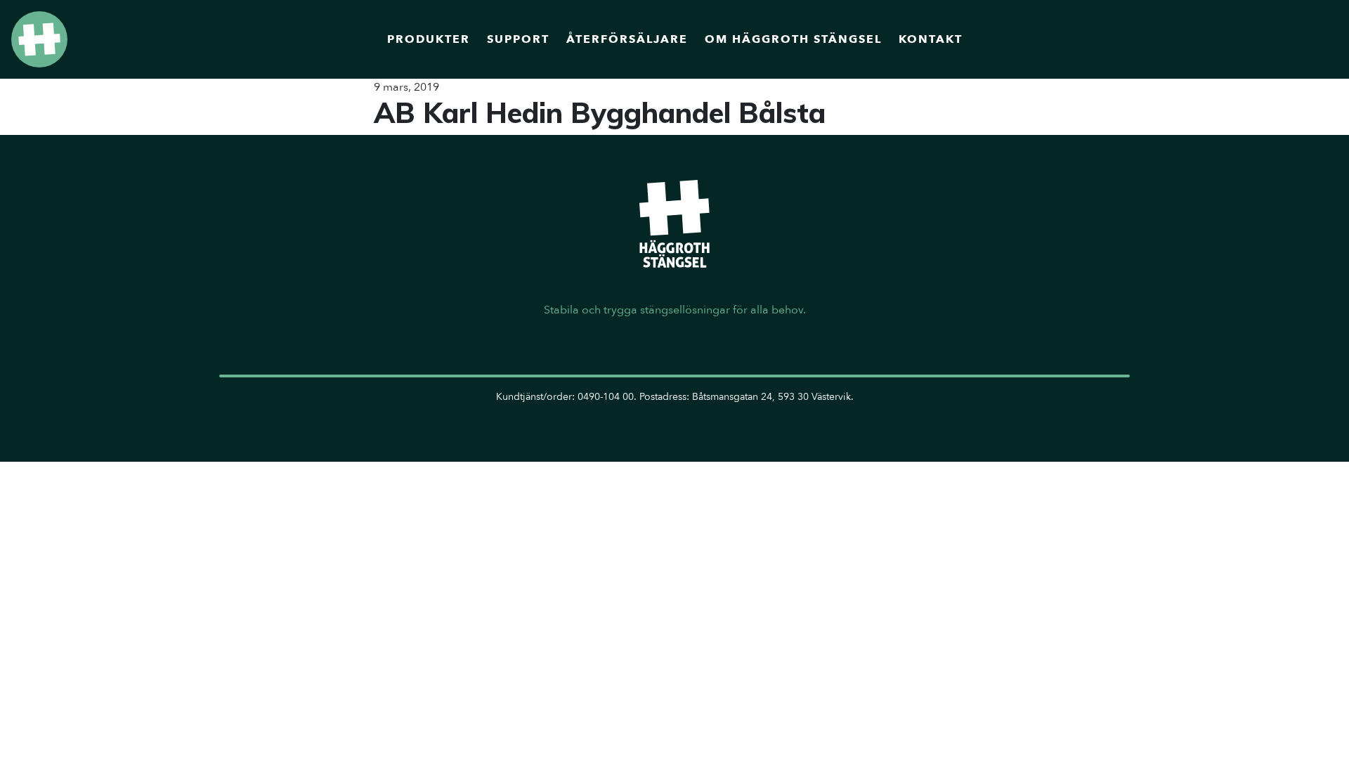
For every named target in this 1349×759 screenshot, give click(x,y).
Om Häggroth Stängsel (793, 39)
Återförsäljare (627, 39)
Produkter (428, 39)
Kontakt (931, 39)
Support (518, 39)
